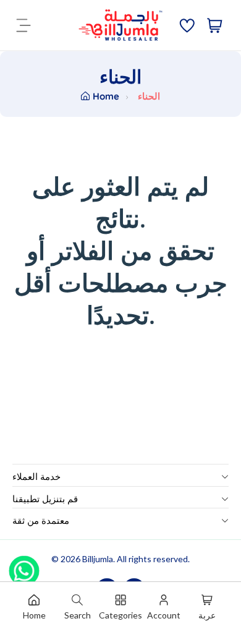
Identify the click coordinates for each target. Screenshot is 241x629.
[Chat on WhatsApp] (24, 566)
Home (106, 96)
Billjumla (97, 559)
